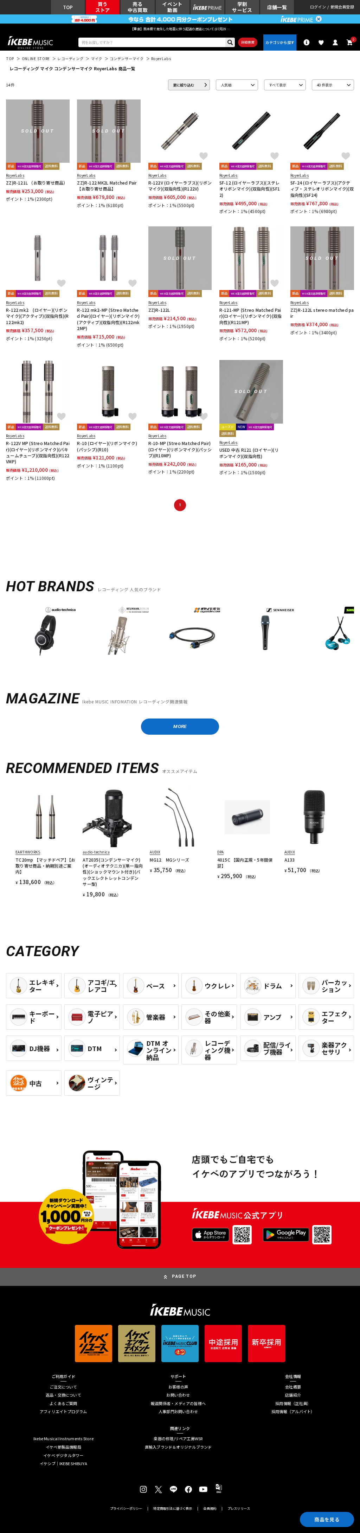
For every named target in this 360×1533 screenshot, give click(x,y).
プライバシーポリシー (126, 1508)
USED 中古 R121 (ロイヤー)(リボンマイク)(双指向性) (249, 453)
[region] (180, 633)
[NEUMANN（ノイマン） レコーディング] (119, 631)
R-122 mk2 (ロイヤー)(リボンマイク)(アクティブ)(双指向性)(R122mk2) (37, 316)
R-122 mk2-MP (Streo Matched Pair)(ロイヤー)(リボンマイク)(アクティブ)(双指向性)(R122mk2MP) (108, 319)
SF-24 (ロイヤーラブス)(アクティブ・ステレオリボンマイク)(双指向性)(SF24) (322, 189)
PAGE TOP (184, 1276)
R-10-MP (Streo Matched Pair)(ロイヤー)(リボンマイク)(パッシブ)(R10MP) (180, 449)
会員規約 (209, 1508)
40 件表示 (324, 85)
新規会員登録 (342, 7)
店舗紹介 (293, 1395)
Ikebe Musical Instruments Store (63, 1438)
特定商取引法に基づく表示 (172, 1508)
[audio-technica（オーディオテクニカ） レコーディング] (45, 631)
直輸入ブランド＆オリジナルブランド (178, 1447)
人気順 (226, 85)
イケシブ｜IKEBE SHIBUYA (63, 1463)
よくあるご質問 (63, 1403)
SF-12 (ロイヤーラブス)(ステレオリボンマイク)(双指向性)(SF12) (249, 189)
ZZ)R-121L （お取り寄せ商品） (37, 183)
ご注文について (63, 1387)
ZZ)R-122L (159, 310)
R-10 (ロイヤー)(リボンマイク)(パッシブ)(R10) (107, 446)
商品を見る (326, 1519)
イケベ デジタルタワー (63, 1455)
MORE (179, 726)
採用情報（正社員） (293, 1403)
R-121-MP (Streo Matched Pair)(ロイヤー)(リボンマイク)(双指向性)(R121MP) (250, 316)
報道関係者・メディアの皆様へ (178, 1403)
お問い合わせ (178, 1395)
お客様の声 (178, 1387)
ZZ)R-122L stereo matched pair (322, 313)
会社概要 (293, 1387)
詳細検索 (247, 42)
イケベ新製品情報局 (63, 1447)
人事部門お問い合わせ (178, 1411)
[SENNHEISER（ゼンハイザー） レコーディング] (265, 631)
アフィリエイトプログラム (63, 1411)
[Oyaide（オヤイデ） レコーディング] (192, 631)
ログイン (318, 7)
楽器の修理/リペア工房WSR (178, 1438)
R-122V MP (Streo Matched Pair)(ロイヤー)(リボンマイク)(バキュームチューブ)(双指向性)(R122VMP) (38, 452)
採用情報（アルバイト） (293, 1411)
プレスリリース (238, 1508)
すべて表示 (277, 85)
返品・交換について (63, 1395)
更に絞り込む (183, 85)
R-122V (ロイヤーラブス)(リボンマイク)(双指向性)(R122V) (180, 186)
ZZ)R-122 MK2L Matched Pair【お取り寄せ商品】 (107, 186)
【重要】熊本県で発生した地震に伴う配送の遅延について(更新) (180, 28)
